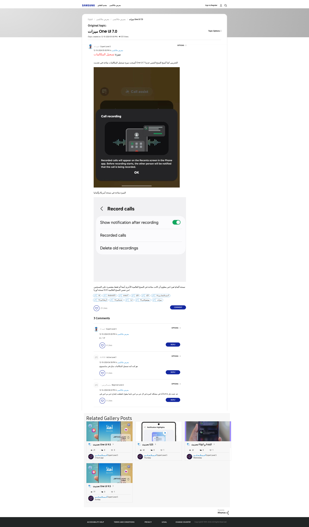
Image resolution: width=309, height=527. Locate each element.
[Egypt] (88, 5)
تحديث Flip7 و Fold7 (201, 444)
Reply (173, 345)
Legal (164, 522)
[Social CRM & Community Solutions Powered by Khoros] (223, 512)
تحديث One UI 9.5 (102, 444)
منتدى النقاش (102, 5)
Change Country (183, 522)
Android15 (112, 295)
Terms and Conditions (124, 522)
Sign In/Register (211, 5)
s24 (137, 295)
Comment (178, 307)
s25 (147, 295)
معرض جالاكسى (115, 5)
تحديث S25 (147, 444)
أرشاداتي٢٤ (102, 300)
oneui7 (125, 295)
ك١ (131, 300)
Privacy (148, 522)
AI (99, 295)
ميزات (159, 300)
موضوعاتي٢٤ (145, 300)
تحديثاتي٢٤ (118, 300)
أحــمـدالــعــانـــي (101, 455)
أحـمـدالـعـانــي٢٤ (163, 295)
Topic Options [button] (214, 31)
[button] (182, 45)
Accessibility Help (95, 522)
